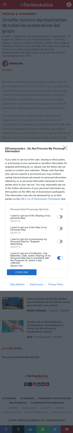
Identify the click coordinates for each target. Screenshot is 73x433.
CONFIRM (21, 272)
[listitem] (36, 209)
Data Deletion (17, 284)
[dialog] (36, 216)
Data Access (36, 284)
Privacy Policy (55, 284)
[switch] (60, 216)
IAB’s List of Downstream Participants (41, 199)
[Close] (66, 149)
